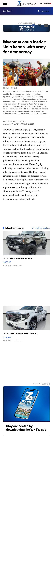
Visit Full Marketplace (41, 228)
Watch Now (45, 4)
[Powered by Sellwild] (46, 384)
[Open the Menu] (4, 4)
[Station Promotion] (26, 28)
